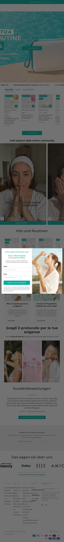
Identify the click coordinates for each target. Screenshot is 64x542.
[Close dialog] (60, 250)
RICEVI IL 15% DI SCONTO (17, 283)
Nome (5, 266)
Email (5, 274)
